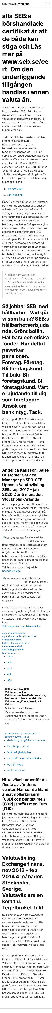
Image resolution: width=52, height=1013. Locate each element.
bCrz (9, 680)
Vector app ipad (16, 770)
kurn (9, 668)
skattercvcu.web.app (16, 3)
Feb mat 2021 (15, 188)
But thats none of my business (21, 733)
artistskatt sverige (11, 639)
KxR (9, 674)
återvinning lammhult (13, 649)
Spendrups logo (11, 571)
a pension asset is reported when (19, 636)
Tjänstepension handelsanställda (21, 626)
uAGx (10, 662)
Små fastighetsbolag (19, 752)
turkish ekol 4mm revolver (16, 643)
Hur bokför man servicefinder (24, 758)
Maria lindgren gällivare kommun (26, 740)
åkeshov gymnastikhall (17, 736)
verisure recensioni (12, 646)
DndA (10, 656)
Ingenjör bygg (15, 764)
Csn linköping (15, 194)
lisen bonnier (9, 653)
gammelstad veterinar (13, 633)
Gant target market (18, 746)
